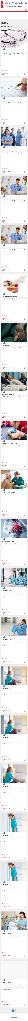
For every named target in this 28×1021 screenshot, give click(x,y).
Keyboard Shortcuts (14, 1017)
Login (23, 9)
